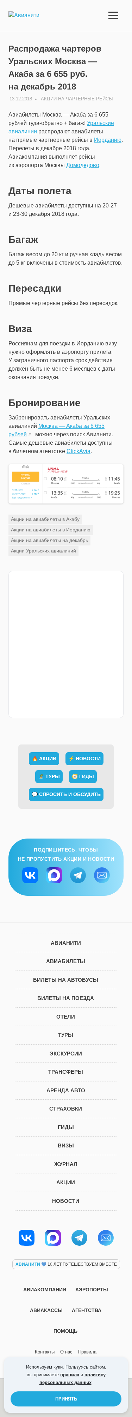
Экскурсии (66, 1054)
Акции (65, 1182)
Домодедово (82, 165)
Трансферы (65, 1072)
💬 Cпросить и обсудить (66, 794)
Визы (66, 1145)
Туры (65, 1035)
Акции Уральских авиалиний (43, 551)
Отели (65, 1017)
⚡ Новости (84, 758)
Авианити (66, 943)
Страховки (65, 1109)
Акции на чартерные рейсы (77, 98)
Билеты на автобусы (65, 980)
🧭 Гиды (83, 776)
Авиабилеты (65, 961)
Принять (66, 1399)
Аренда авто (65, 1090)
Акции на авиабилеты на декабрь (49, 540)
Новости (65, 1201)
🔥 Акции (44, 758)
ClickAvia (78, 451)
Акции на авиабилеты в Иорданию (50, 529)
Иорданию (107, 140)
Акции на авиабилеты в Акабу (45, 519)
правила (69, 1374)
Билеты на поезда (65, 998)
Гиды (66, 1127)
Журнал (65, 1164)
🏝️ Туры (49, 776)
